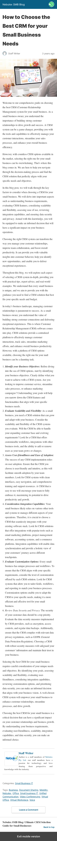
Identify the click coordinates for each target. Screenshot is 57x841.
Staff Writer (26, 753)
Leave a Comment (28, 809)
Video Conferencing (30, 796)
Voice (32, 800)
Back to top (49, 827)
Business (13, 790)
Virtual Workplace (19, 800)
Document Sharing (28, 790)
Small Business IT (24, 783)
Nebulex (7, 793)
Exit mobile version (28, 836)
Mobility (44, 790)
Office (16, 793)
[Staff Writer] (11, 765)
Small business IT (29, 793)
